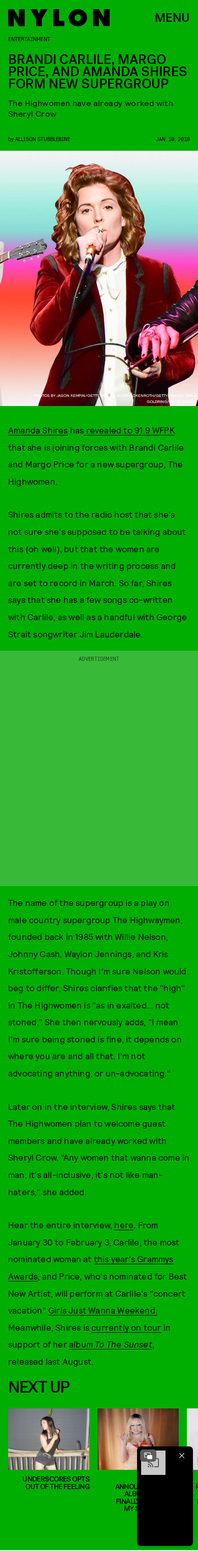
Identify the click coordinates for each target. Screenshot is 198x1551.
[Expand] (148, 1455)
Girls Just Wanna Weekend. (102, 1310)
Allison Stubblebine (42, 139)
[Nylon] (59, 18)
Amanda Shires (38, 430)
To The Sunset (123, 1344)
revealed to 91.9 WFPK (129, 430)
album (82, 1344)
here (124, 1225)
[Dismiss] (182, 1455)
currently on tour (126, 1327)
